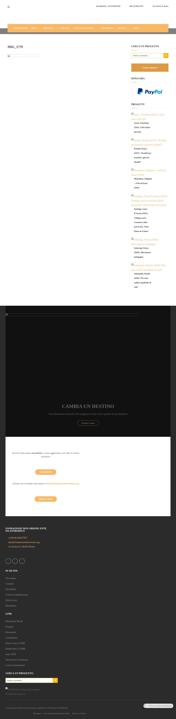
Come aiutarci (149, 67)
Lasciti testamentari (15, 665)
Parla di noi (11, 600)
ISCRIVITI (46, 472)
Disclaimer (11, 605)
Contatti (9, 583)
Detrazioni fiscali (14, 621)
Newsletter (11, 589)
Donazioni (11, 632)
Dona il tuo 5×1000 (15, 643)
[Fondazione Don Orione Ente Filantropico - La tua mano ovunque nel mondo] (16, 14)
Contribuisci (12, 637)
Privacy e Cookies (79, 713)
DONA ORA (45, 499)
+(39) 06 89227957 (17, 537)
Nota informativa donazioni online (57, 713)
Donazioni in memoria (17, 659)
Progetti (9, 626)
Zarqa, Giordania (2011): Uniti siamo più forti (142, 127)
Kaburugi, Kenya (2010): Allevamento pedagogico (142, 252)
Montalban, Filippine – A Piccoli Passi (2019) (143, 183)
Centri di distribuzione (17, 594)
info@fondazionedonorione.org (62, 483)
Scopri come (88, 423)
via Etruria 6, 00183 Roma (21, 546)
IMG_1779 (15, 47)
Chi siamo (11, 578)
